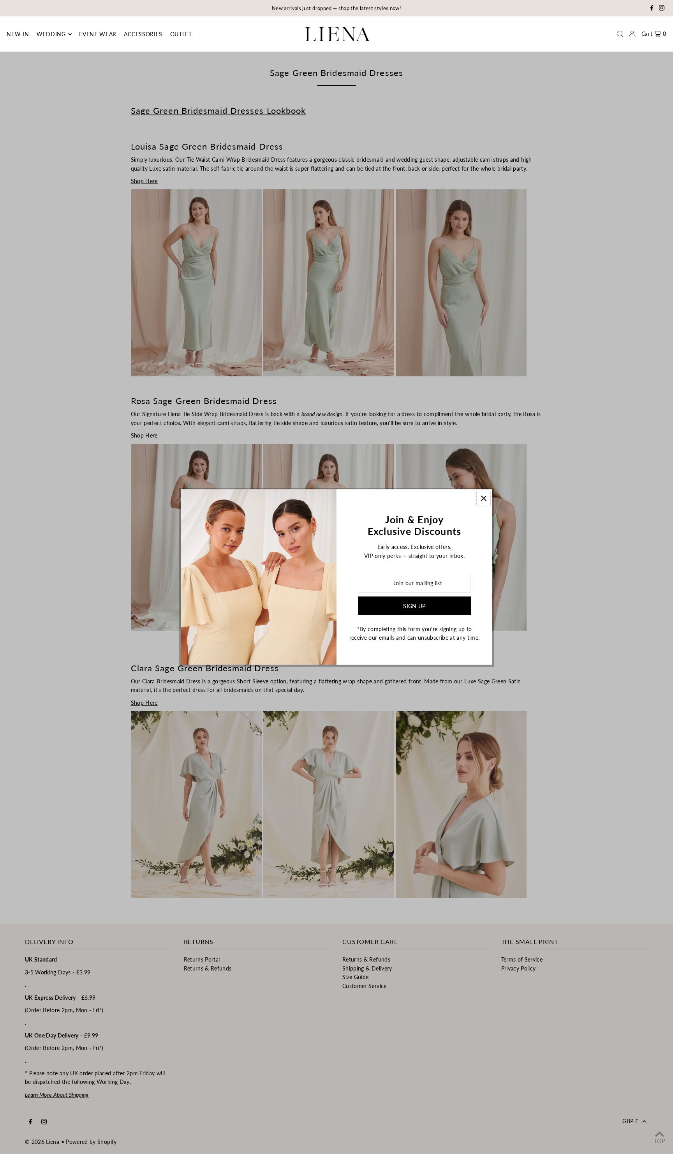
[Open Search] (620, 34)
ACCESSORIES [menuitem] (143, 34)
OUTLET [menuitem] (181, 34)
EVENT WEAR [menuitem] (97, 34)
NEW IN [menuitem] (18, 34)
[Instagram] (661, 8)
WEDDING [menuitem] (51, 34)
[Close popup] (483, 498)
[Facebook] (652, 8)
